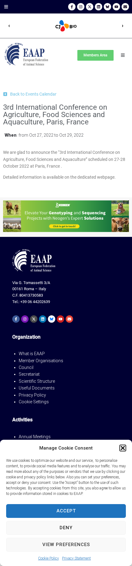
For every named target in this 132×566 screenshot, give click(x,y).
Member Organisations (41, 360)
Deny (66, 527)
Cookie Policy (48, 558)
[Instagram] (80, 6)
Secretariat (29, 374)
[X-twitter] (89, 6)
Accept (66, 511)
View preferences (66, 544)
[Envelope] (125, 6)
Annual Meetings (35, 436)
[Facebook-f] (72, 6)
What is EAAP (32, 353)
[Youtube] (116, 6)
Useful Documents (37, 388)
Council (26, 367)
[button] (123, 448)
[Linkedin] (98, 6)
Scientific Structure (37, 381)
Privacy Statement (76, 558)
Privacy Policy (32, 395)
